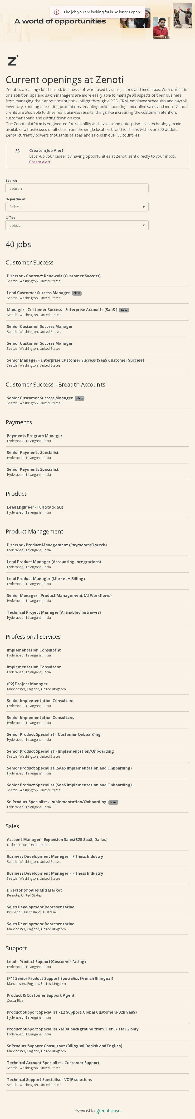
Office (10, 217)
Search (11, 180)
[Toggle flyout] (143, 207)
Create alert (39, 162)
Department (16, 199)
